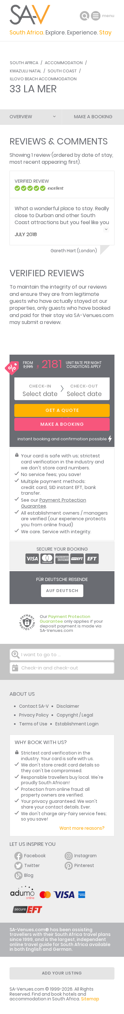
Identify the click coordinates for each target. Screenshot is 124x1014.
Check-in (40, 386)
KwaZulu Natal (25, 71)
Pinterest (84, 866)
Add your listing (62, 973)
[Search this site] (84, 16)
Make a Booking (93, 116)
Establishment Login (77, 724)
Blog (28, 875)
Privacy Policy (34, 715)
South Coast (62, 71)
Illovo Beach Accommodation (43, 79)
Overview (21, 116)
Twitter (32, 866)
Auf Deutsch (62, 591)
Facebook (35, 856)
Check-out (84, 386)
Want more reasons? (82, 828)
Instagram (85, 856)
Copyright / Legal (75, 715)
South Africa (24, 62)
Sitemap (90, 999)
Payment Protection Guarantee (53, 503)
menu (96, 16)
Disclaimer (68, 706)
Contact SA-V (34, 706)
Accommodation (64, 62)
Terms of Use (33, 724)
